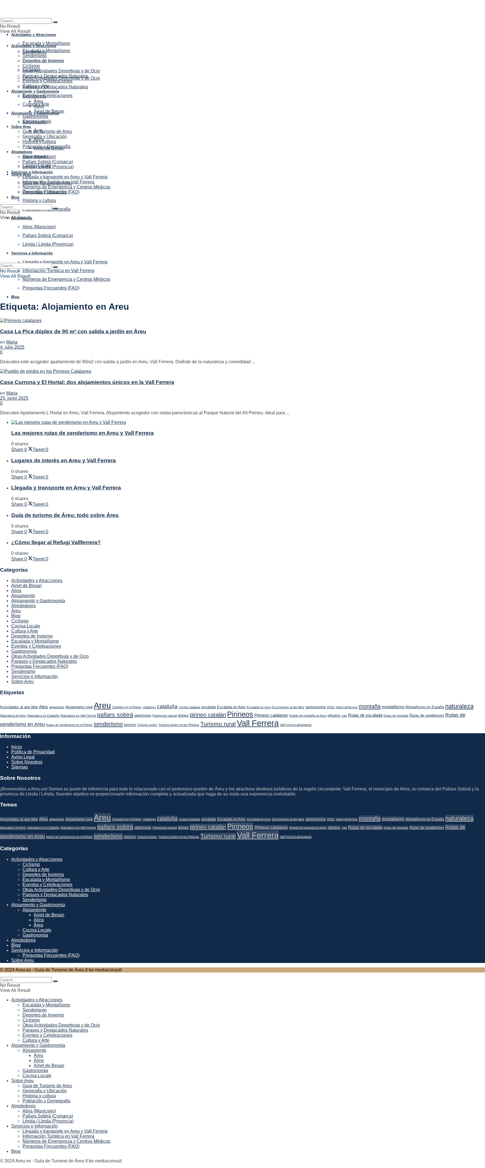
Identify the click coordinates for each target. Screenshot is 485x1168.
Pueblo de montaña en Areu (307, 715)
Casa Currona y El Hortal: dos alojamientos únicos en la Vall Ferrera (87, 382)
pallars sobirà (115, 714)
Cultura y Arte (35, 86)
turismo (130, 725)
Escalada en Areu (231, 707)
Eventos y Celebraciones (47, 95)
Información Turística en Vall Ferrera (58, 270)
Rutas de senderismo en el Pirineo (69, 724)
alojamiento (56, 707)
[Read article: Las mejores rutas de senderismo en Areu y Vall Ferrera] (248, 422)
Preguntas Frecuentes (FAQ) (50, 288)
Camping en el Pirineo (126, 707)
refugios (334, 715)
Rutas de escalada (365, 715)
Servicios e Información (32, 172)
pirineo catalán (208, 715)
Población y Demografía (46, 146)
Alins (39, 106)
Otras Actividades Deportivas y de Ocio (61, 70)
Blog (15, 297)
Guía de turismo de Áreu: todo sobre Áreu (65, 515)
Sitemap (19, 767)
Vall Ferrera (258, 723)
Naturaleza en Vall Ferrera (78, 715)
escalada (208, 707)
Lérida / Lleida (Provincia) (48, 166)
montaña (370, 706)
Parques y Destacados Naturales (55, 86)
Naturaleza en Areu (13, 715)
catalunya (149, 707)
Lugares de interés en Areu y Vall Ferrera (63, 460)
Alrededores (21, 152)
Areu (102, 705)
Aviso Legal (23, 757)
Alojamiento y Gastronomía (35, 91)
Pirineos (240, 714)
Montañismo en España (425, 707)
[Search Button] (55, 22)
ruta (344, 715)
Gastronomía (35, 116)
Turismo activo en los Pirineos (178, 724)
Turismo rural (218, 724)
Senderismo (34, 55)
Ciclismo (31, 65)
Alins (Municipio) (39, 156)
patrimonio (142, 715)
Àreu (38, 101)
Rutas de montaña (395, 715)
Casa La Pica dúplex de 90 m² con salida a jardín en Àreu (73, 331)
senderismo (108, 724)
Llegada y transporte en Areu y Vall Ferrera (64, 176)
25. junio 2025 (14, 398)
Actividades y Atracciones (33, 35)
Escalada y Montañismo (46, 43)
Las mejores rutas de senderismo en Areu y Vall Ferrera (82, 433)
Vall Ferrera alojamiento (296, 724)
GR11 (331, 707)
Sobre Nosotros (26, 762)
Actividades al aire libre (19, 707)
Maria (11, 342)
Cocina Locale (36, 121)
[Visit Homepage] (242, 9)
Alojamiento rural (79, 707)
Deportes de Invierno (43, 60)
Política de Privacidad (33, 751)
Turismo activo (147, 724)
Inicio (16, 746)
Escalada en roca (259, 707)
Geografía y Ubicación (44, 136)
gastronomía (315, 707)
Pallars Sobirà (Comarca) (47, 161)
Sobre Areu (21, 174)
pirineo (183, 715)
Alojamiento (34, 96)
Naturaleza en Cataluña (43, 715)
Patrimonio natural (164, 715)
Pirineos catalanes (271, 715)
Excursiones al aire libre (288, 707)
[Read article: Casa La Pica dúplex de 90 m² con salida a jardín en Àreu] (242, 320)
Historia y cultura (39, 200)
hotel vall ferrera (347, 707)
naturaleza (459, 706)
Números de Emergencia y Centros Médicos (66, 279)
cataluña (167, 706)
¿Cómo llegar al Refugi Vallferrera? (56, 542)
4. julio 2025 (12, 347)
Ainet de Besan (49, 111)
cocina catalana (189, 707)
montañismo (393, 706)
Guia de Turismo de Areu (47, 131)
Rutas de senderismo (426, 715)
